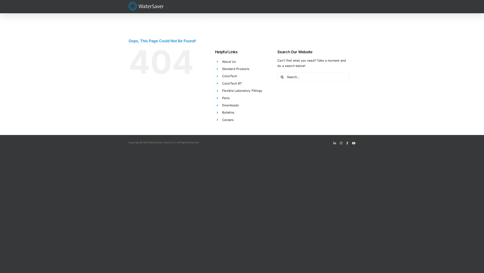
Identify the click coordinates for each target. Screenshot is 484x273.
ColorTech (229, 76)
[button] (349, 19)
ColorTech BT (232, 83)
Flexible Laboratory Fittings (242, 91)
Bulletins (228, 112)
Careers (228, 120)
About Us (229, 62)
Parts (226, 98)
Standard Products (235, 69)
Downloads (230, 105)
